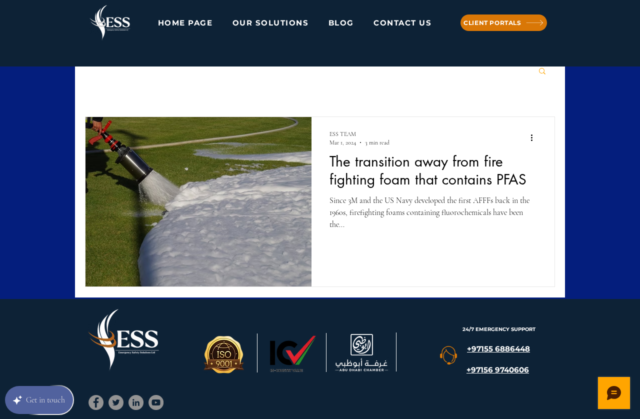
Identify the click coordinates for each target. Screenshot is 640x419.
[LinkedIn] (136, 402)
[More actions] (535, 138)
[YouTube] (156, 402)
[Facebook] (96, 402)
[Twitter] (116, 402)
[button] (542, 71)
